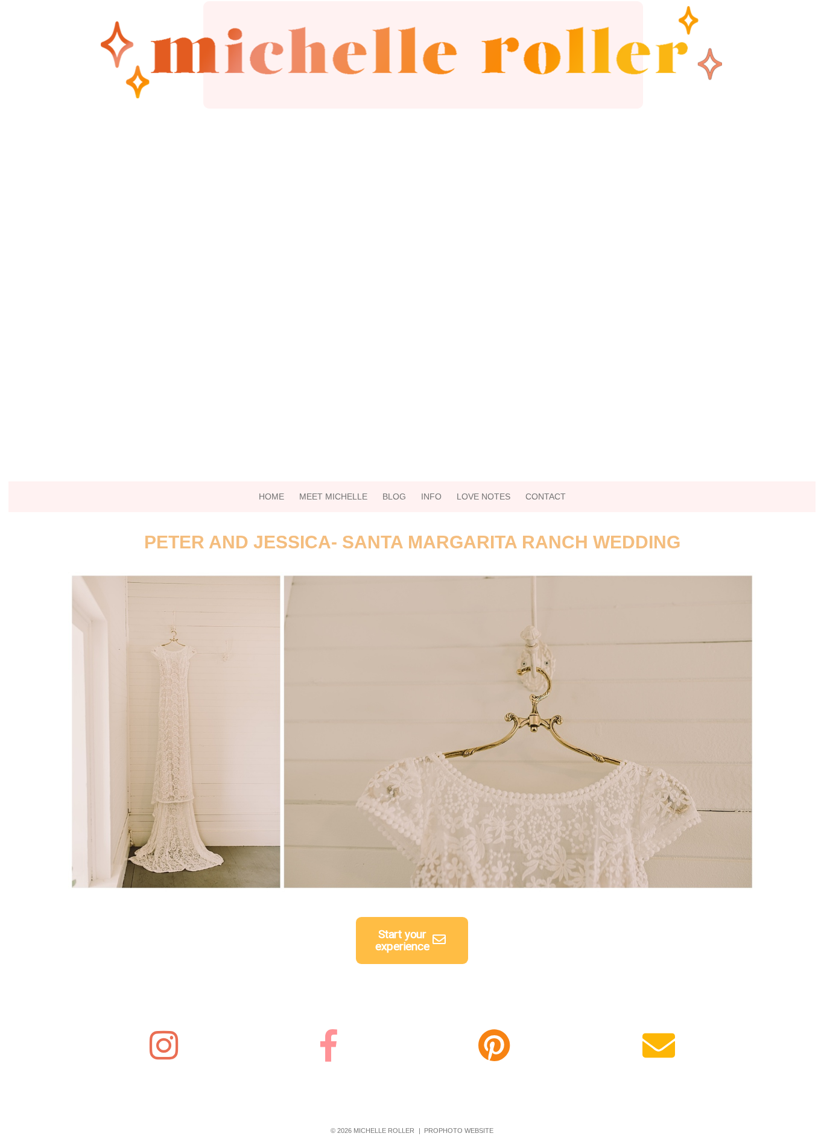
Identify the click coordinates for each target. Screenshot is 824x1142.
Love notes (483, 496)
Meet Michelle (333, 496)
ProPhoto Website (458, 1130)
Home (271, 496)
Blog (394, 496)
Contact (545, 496)
